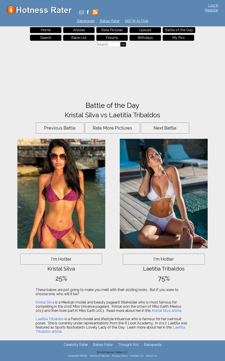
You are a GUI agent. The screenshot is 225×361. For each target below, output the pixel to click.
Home (46, 30)
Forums (112, 38)
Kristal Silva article (166, 311)
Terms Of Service (99, 355)
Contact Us (137, 355)
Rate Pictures (112, 30)
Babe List (79, 38)
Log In (213, 5)
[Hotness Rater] (41, 13)
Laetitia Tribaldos (50, 319)
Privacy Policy (120, 355)
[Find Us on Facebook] (88, 13)
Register (211, 10)
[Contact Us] (81, 13)
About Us (151, 355)
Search (45, 38)
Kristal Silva (45, 302)
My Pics (178, 38)
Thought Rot (128, 345)
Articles (79, 30)
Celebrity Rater (76, 345)
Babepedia (85, 21)
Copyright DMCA (77, 355)
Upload (145, 30)
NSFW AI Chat (136, 21)
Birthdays (145, 38)
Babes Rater (110, 21)
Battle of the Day (179, 30)
